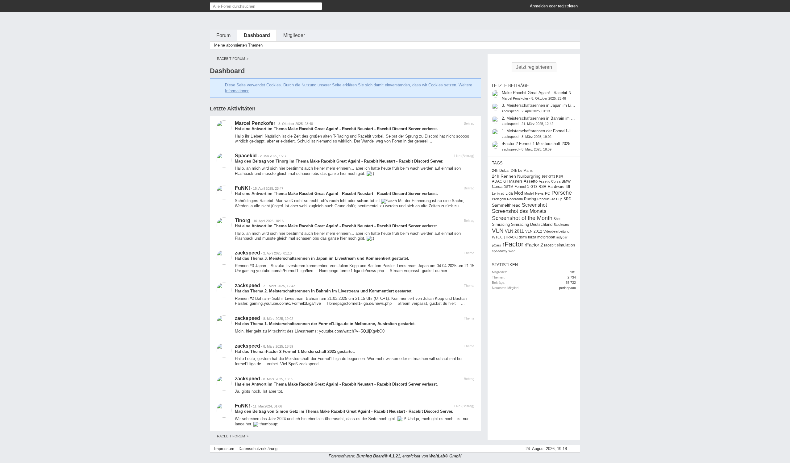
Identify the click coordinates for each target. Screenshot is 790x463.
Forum (223, 35)
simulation (566, 245)
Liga (509, 193)
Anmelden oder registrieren (554, 6)
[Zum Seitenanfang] (573, 448)
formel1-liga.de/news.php (361, 270)
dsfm (523, 237)
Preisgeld (499, 199)
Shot (557, 219)
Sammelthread (506, 205)
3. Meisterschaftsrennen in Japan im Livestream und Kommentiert (327, 258)
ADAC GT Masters (507, 181)
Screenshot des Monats (519, 211)
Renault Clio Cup (549, 199)
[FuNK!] (224, 192)
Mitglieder (294, 35)
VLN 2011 (514, 231)
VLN (498, 230)
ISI (568, 186)
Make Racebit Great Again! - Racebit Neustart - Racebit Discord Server (354, 128)
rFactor (512, 244)
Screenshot (534, 205)
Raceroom (515, 199)
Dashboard (257, 35)
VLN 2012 (533, 231)
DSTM (508, 186)
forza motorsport (541, 237)
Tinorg (242, 220)
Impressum (224, 448)
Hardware (556, 186)
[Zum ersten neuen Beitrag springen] (495, 94)
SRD (567, 199)
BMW (566, 181)
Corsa (497, 186)
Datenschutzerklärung (258, 448)
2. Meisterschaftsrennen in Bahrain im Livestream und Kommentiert (329, 291)
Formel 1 (521, 186)
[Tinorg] (224, 224)
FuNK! (242, 188)
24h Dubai (500, 170)
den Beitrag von (266, 161)
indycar (562, 237)
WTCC (497, 237)
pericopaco (567, 288)
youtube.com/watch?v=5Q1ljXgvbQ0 (352, 331)
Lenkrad (498, 193)
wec (512, 251)
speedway (499, 251)
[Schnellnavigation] (565, 45)
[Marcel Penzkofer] (224, 127)
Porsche (561, 193)
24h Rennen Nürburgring (516, 176)
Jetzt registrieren (534, 67)
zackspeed (247, 252)
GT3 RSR (538, 186)
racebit (549, 245)
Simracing (501, 224)
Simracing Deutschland (531, 224)
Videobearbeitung (556, 231)
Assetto (531, 181)
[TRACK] (511, 237)
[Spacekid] (224, 160)
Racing (530, 199)
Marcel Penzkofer (255, 123)
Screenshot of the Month (522, 218)
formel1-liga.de (248, 364)
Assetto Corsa (549, 181)
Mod (518, 193)
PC (547, 193)
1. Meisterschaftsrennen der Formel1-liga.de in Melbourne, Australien (330, 323)
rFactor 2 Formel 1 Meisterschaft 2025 (300, 351)
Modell (529, 193)
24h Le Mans (522, 170)
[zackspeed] (224, 257)
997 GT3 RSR (552, 176)
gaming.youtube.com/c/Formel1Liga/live (277, 270)
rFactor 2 (534, 244)
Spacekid (246, 155)
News (539, 193)
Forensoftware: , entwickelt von (395, 456)
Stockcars (561, 224)
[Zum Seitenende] (573, 45)
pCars (496, 245)
